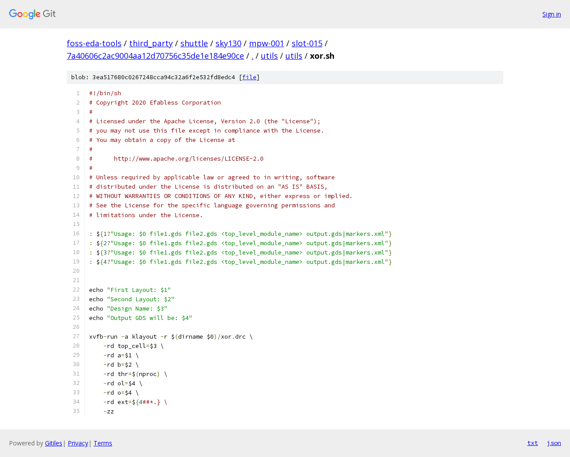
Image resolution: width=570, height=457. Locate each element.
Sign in (551, 14)
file (249, 77)
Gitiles (53, 443)
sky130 (228, 43)
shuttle (194, 43)
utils (269, 55)
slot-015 (307, 43)
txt (532, 443)
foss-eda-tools (94, 43)
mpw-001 (266, 43)
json (554, 443)
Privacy (78, 443)
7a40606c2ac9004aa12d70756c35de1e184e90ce (155, 55)
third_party (151, 43)
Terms (103, 443)
